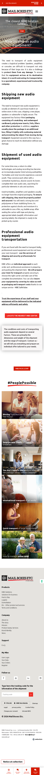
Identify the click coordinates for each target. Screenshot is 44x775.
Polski (9, 703)
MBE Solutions (7, 592)
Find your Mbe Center (27, 773)
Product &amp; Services (10, 628)
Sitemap (35, 703)
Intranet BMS (26, 711)
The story (5, 623)
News (4, 633)
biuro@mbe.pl (30, 734)
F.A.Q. (4, 645)
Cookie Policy (29, 707)
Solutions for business (9, 595)
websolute (38, 739)
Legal (5, 707)
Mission (4, 625)
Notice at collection (12, 762)
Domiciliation (6, 602)
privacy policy (16, 707)
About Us (5, 620)
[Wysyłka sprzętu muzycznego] (22, 11)
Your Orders (6, 663)
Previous (2, 3)
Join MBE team (35, 773)
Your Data (5, 660)
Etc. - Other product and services (13, 605)
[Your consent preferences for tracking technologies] (42, 581)
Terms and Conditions (9, 608)
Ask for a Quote (17, 773)
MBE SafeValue (21, 287)
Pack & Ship (6, 597)
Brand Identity (7, 630)
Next (41, 3)
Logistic (4, 600)
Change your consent (11, 711)
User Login (5, 657)
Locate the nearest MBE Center (22, 316)
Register (5, 665)
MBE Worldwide (22, 703)
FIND (22, 31)
